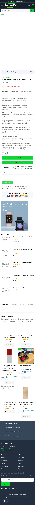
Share (5, 172)
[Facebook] (2, 488)
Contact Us (4, 469)
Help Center (21, 457)
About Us (3, 457)
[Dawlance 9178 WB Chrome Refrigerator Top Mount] (26, 393)
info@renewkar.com (6, 450)
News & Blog (4, 466)
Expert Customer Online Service (13, 431)
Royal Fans (8, 77)
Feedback (20, 460)
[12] (17, 40)
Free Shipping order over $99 (12, 423)
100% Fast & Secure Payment (13, 436)
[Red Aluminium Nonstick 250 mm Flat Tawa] (26, 326)
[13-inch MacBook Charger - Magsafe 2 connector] (9, 326)
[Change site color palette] (5, 501)
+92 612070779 (6, 448)
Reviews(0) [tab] (30, 304)
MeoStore (29, 371)
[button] (9, 345)
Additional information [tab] (18, 304)
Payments (20, 469)
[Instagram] (6, 488)
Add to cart (17, 157)
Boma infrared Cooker (26, 365)
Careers (3, 463)
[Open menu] (2, 5)
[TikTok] (17, 488)
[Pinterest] (13, 488)
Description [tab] (5, 304)
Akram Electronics (14, 153)
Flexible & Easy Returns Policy (13, 427)
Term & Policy (4, 460)
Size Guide (21, 466)
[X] (9, 488)
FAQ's (19, 463)
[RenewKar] (11, 5)
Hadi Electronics (12, 376)
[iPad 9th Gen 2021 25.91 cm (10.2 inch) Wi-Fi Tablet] (9, 393)
